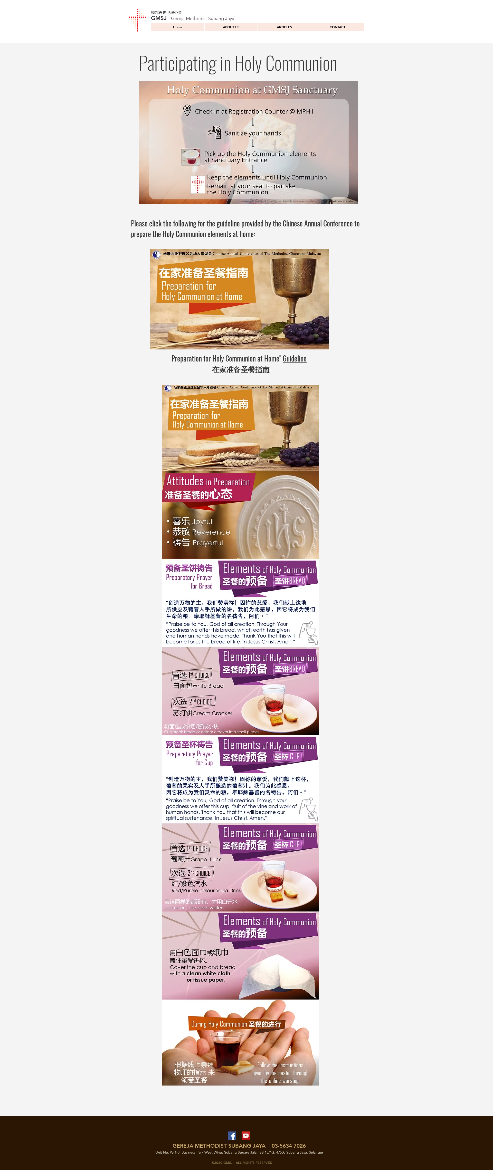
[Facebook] (232, 1135)
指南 (262, 369)
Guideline (295, 358)
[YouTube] (246, 1135)
